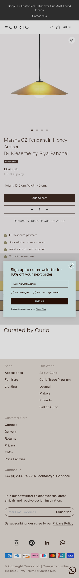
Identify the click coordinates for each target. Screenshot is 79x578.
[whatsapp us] (72, 570)
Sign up (39, 300)
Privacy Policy (41, 309)
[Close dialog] (71, 265)
